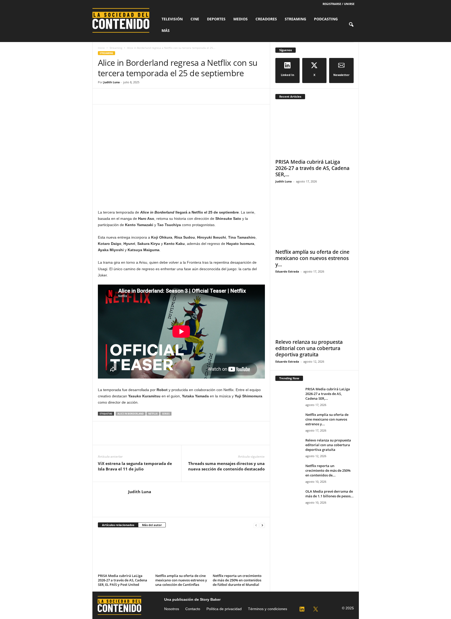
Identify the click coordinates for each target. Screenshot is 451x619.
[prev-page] (256, 525)
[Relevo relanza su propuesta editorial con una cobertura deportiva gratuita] (314, 310)
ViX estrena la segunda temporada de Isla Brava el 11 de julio (135, 466)
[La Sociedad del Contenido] (123, 20)
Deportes (216, 18)
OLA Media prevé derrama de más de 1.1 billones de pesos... (329, 493)
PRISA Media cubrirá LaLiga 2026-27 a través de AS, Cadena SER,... (312, 168)
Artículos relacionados (118, 525)
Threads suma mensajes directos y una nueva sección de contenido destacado (226, 466)
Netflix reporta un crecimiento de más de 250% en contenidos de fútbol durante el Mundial (237, 580)
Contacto (192, 609)
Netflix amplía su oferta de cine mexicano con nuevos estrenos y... (312, 258)
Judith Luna (111, 82)
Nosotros (171, 609)
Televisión (172, 18)
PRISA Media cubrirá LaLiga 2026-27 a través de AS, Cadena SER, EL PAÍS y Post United (122, 580)
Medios (240, 18)
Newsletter (341, 75)
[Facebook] (103, 96)
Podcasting (326, 18)
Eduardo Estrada (287, 271)
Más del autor (152, 525)
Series (166, 413)
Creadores (266, 18)
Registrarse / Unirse (338, 4)
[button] (351, 25)
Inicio (101, 48)
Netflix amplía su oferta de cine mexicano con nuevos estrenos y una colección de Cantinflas (181, 580)
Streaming (295, 18)
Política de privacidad (224, 609)
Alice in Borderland (130, 413)
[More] (151, 96)
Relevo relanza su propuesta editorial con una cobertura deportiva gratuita (309, 348)
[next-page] (262, 525)
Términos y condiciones (267, 609)
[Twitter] (115, 96)
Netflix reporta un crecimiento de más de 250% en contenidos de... (328, 470)
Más (166, 30)
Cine (195, 18)
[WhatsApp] (139, 96)
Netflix (153, 413)
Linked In (287, 75)
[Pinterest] (127, 96)
